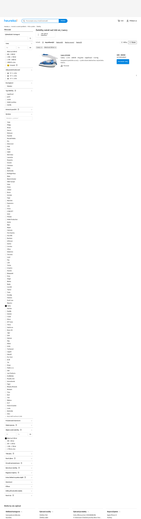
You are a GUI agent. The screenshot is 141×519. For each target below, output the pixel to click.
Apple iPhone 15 (112, 515)
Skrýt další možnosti (13, 416)
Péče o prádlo (31, 26)
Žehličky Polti (44, 515)
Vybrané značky (45, 512)
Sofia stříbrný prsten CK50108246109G (84, 515)
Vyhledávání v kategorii (12, 34)
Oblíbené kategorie (13, 512)
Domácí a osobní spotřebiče (18, 26)
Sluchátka (9, 518)
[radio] (6, 73)
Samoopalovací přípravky (13, 515)
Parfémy (109, 518)
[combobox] (40, 21)
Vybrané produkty (80, 512)
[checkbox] (6, 52)
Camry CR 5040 (65, 55)
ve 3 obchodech (121, 57)
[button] (16, 38)
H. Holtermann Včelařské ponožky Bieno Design (87, 518)
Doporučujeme (112, 512)
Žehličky (39, 26)
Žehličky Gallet (44, 518)
